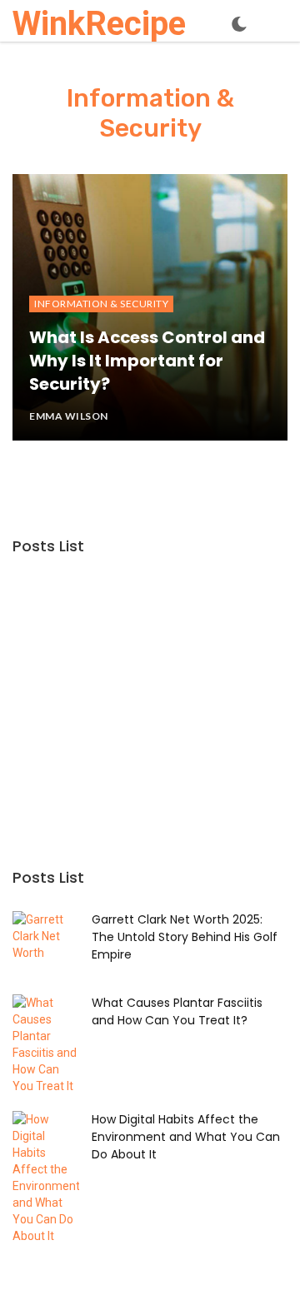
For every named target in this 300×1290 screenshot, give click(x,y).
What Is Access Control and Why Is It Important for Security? (147, 361)
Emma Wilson (68, 416)
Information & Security (101, 303)
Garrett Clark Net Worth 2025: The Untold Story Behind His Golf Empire (185, 937)
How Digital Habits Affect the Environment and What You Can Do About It (186, 1137)
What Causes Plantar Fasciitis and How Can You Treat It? (177, 1011)
